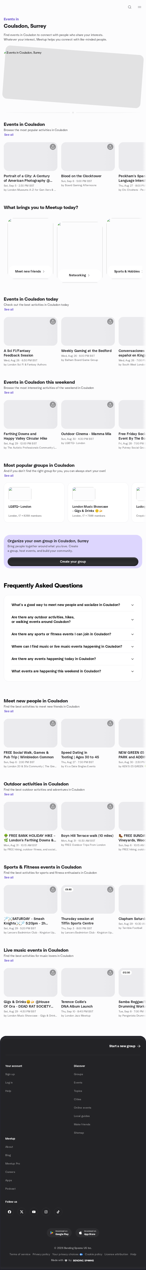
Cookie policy (93, 1254)
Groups (78, 1074)
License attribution (116, 1254)
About (9, 1147)
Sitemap (79, 1133)
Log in (9, 1082)
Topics (78, 1091)
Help (8, 1091)
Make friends (82, 1124)
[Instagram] (46, 1212)
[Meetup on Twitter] (21, 1212)
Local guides (82, 1116)
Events (78, 1082)
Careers (10, 1172)
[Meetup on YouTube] (34, 1212)
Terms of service (20, 1254)
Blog (8, 1155)
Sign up (10, 1074)
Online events (82, 1107)
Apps (8, 1180)
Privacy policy (41, 1254)
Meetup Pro (12, 1163)
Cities (77, 1099)
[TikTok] (58, 1212)
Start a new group (122, 1046)
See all (8, 134)
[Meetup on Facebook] (9, 1212)
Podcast (10, 1188)
